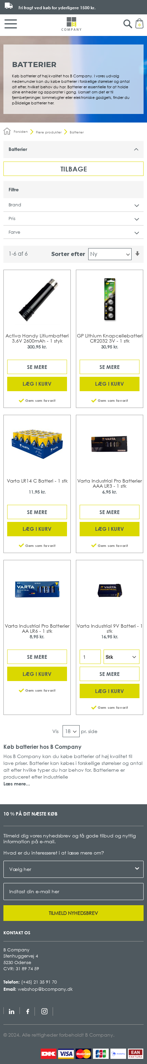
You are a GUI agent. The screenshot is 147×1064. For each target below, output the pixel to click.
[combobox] (71, 869)
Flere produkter (49, 132)
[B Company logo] (71, 24)
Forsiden (21, 131)
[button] (37, 400)
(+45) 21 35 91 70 (39, 982)
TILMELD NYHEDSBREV (73, 913)
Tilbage (74, 169)
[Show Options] (137, 869)
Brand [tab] (15, 204)
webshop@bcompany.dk (45, 989)
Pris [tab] (12, 218)
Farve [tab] (14, 232)
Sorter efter (68, 254)
